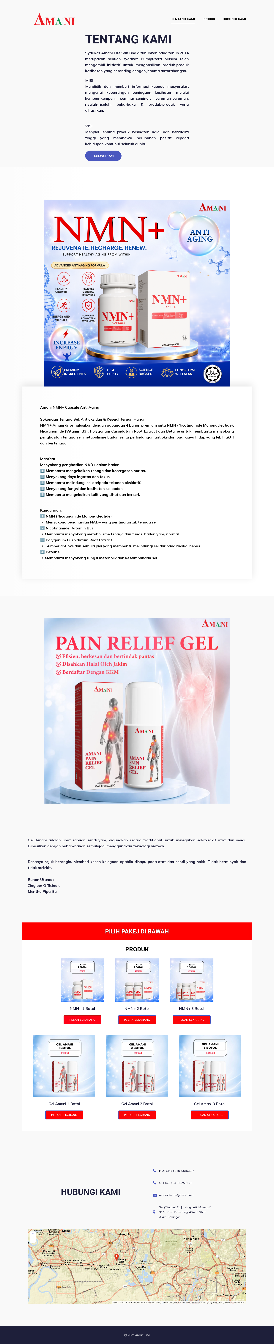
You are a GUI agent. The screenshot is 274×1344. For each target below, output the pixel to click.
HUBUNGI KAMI (234, 19)
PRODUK (209, 19)
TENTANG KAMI (183, 19)
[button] (116, 1257)
